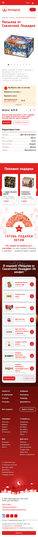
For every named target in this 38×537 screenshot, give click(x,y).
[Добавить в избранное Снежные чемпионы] (33, 176)
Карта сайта (6, 504)
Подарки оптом (7, 475)
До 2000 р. (24, 432)
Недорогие (24, 422)
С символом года (21, 76)
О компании (7, 395)
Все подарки (7, 409)
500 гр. (4, 447)
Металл (5, 424)
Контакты (24, 395)
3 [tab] (14, 65)
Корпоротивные (8, 472)
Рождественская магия (10, 193)
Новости (6, 391)
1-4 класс (15, 72)
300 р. (22, 434)
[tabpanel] (19, 46)
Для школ (21, 74)
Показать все (9, 378)
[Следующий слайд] (34, 190)
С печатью (5, 80)
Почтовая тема (17, 80)
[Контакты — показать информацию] (32, 9)
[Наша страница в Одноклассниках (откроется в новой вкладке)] (11, 516)
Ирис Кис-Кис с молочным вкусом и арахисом (21, 331)
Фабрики (24, 391)
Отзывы (5, 402)
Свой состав (29, 378)
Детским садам (7, 76)
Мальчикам (6, 72)
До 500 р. (23, 427)
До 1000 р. (24, 429)
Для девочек (24, 444)
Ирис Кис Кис (20, 319)
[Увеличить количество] (34, 110)
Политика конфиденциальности (14, 509)
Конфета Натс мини (20, 295)
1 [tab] (8, 65)
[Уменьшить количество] (26, 110)
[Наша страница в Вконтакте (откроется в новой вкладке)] (7, 516)
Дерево (4, 70)
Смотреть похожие (21, 122)
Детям (20, 70)
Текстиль (5, 422)
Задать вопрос (28, 409)
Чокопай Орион (20, 307)
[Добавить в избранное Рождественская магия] (15, 176)
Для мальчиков (25, 447)
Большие (5, 442)
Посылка (24, 78)
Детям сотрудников (9, 74)
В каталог (6, 122)
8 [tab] (30, 65)
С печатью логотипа (9, 465)
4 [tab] (18, 65)
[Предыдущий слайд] (3, 190)
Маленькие (6, 444)
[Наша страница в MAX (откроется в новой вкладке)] (3, 516)
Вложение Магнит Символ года (21, 283)
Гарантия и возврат (9, 507)
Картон (4, 427)
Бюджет (12, 70)
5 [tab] (21, 65)
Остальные (6, 432)
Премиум (23, 424)
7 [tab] (27, 65)
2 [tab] (11, 65)
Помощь (24, 398)
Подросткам (24, 449)
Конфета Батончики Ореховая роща (20, 355)
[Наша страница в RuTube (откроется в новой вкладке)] (15, 516)
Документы (25, 402)
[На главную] (11, 10)
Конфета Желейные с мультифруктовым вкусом (21, 368)
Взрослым (24, 452)
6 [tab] (24, 65)
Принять (19, 533)
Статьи (5, 398)
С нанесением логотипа (10, 78)
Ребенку (23, 442)
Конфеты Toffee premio (21, 343)
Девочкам (28, 70)
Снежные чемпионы (26, 193)
